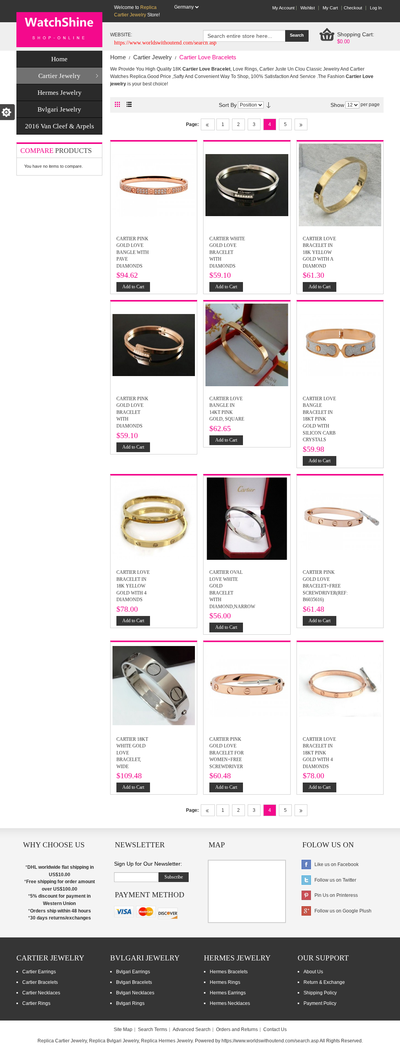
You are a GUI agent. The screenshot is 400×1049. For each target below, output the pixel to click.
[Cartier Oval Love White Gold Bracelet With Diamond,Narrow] (246, 481)
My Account (283, 7)
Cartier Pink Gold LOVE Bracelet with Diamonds (132, 412)
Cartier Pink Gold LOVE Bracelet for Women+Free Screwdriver (226, 753)
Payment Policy (320, 1003)
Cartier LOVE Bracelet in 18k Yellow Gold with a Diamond (319, 252)
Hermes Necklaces (230, 1003)
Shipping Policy (320, 993)
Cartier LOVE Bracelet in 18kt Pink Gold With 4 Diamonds (319, 753)
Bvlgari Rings (130, 1003)
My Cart (330, 7)
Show (337, 105)
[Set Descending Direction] (268, 104)
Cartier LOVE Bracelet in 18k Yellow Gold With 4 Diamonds (133, 586)
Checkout (353, 7)
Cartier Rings (36, 1003)
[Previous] (208, 124)
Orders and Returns (237, 1029)
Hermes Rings (225, 982)
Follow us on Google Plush (342, 911)
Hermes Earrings (228, 993)
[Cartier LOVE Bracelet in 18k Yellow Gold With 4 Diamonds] (153, 481)
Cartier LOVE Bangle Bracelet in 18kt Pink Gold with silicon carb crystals (319, 419)
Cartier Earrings (39, 971)
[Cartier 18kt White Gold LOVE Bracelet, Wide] (153, 648)
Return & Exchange (324, 982)
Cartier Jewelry (152, 57)
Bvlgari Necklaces (135, 993)
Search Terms (152, 1029)
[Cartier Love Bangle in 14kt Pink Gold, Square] (246, 307)
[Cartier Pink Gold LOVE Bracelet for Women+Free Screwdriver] (246, 648)
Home (118, 57)
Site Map (123, 1029)
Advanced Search (192, 1029)
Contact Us (275, 1029)
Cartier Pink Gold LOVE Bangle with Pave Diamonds (132, 252)
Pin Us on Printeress (336, 895)
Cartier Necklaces (41, 993)
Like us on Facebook (336, 864)
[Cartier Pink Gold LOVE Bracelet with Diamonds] (153, 307)
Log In (376, 7)
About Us (313, 971)
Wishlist (307, 7)
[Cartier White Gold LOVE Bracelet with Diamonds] (246, 147)
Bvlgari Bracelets (134, 982)
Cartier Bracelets (40, 982)
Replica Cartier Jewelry (62, 1041)
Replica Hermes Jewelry (167, 1041)
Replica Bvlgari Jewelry (114, 1041)
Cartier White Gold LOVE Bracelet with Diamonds (227, 252)
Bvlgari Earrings (133, 971)
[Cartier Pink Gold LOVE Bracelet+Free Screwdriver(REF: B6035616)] (340, 481)
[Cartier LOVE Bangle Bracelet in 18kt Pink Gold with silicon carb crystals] (340, 307)
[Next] (301, 124)
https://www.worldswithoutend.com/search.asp (270, 1041)
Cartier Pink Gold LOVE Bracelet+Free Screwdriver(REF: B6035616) (325, 586)
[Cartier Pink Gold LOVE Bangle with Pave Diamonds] (153, 147)
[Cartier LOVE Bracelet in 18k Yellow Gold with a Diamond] (340, 147)
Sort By (228, 105)
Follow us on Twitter (335, 880)
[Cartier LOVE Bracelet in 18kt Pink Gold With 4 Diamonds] (340, 648)
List (131, 104)
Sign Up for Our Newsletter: (148, 864)
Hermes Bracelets (229, 971)
